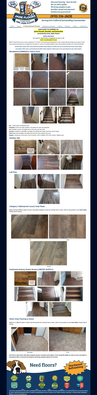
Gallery (60, 26)
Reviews (67, 26)
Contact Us (83, 26)
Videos (75, 26)
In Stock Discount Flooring (31, 26)
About (19, 26)
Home (12, 26)
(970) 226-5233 (48, 36)
